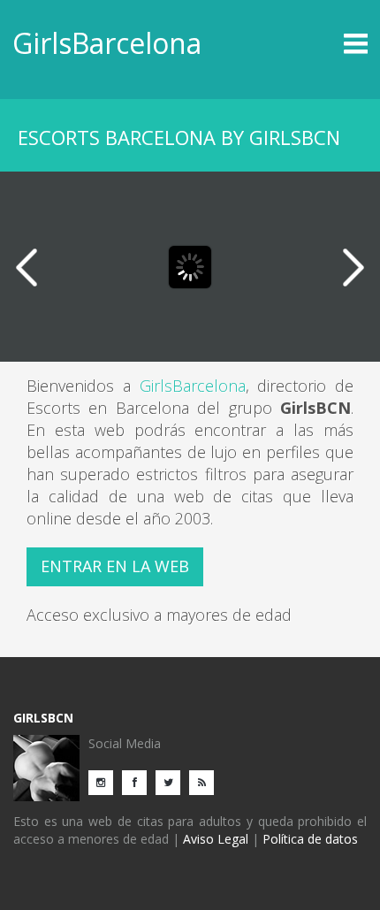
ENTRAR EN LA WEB (115, 566)
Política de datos (310, 838)
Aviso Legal (215, 838)
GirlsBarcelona (106, 43)
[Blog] (206, 781)
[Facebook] (139, 781)
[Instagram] (105, 781)
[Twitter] (172, 781)
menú (324, 43)
